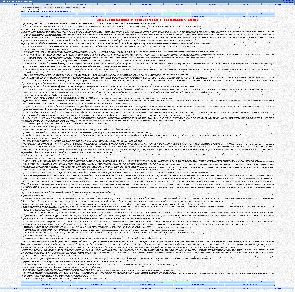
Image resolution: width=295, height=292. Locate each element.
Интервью (179, 4)
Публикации (81, 4)
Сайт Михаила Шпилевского (17, 1)
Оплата (278, 4)
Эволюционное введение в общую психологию (55, 11)
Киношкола (212, 4)
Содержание (45, 16)
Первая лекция (96, 16)
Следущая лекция (198, 16)
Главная (16, 4)
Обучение (48, 4)
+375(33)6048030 (287, 2)
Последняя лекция (250, 16)
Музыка (114, 4)
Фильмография (147, 4)
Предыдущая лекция (147, 16)
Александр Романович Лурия (31, 10)
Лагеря (245, 4)
